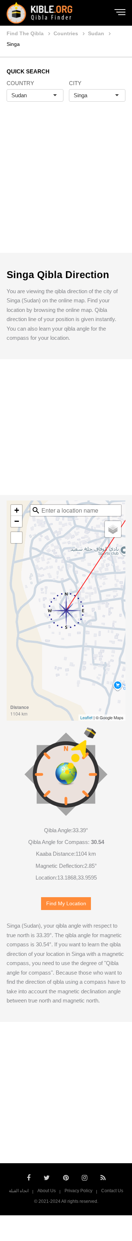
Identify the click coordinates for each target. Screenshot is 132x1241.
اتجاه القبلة (19, 1190)
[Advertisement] (66, 185)
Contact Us (112, 1190)
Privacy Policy (78, 1190)
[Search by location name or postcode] (35, 510)
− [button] (16, 521)
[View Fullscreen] (16, 537)
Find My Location (66, 903)
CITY (75, 83)
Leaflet (86, 717)
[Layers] (113, 529)
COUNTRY (20, 83)
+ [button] (16, 510)
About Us (46, 1190)
